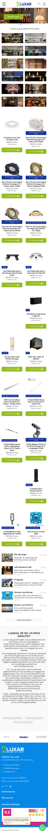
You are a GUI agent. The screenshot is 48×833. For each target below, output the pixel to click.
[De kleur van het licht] (7, 608)
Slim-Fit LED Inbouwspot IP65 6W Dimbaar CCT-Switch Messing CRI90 (36, 184)
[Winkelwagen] (44, 5)
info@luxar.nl (9, 772)
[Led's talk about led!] (7, 570)
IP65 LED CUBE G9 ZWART (36, 358)
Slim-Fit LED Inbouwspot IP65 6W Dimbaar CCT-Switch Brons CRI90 (12, 229)
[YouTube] (11, 787)
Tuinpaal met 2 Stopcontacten (36, 490)
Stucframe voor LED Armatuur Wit (12, 139)
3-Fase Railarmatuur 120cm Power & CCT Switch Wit (36, 402)
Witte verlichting (34, 718)
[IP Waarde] (7, 583)
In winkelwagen (11, 150)
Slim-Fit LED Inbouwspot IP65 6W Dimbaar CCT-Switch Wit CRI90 (36, 140)
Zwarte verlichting (22, 722)
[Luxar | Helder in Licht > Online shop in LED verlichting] (24, 4)
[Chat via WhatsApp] (42, 827)
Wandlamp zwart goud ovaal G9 (35, 315)
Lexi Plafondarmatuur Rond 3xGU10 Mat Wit (36, 272)
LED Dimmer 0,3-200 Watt (36, 533)
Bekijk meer (13, 17)
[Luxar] (41, 737)
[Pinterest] (7, 787)
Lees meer (17, 562)
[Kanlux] (6, 737)
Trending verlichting (12, 718)
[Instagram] (4, 787)
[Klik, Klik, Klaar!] (7, 558)
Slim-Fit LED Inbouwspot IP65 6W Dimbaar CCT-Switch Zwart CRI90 (12, 184)
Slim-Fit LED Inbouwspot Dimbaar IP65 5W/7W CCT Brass (36, 229)
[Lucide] (24, 737)
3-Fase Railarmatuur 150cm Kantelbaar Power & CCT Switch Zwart (12, 447)
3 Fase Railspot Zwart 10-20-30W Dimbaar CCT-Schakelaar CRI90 (36, 446)
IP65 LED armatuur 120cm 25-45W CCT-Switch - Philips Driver (12, 402)
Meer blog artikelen (24, 620)
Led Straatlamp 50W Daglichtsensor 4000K (12, 533)
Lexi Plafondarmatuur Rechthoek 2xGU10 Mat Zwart (12, 273)
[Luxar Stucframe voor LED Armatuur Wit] (12, 124)
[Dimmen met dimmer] (7, 595)
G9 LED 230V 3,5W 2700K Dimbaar (12, 358)
